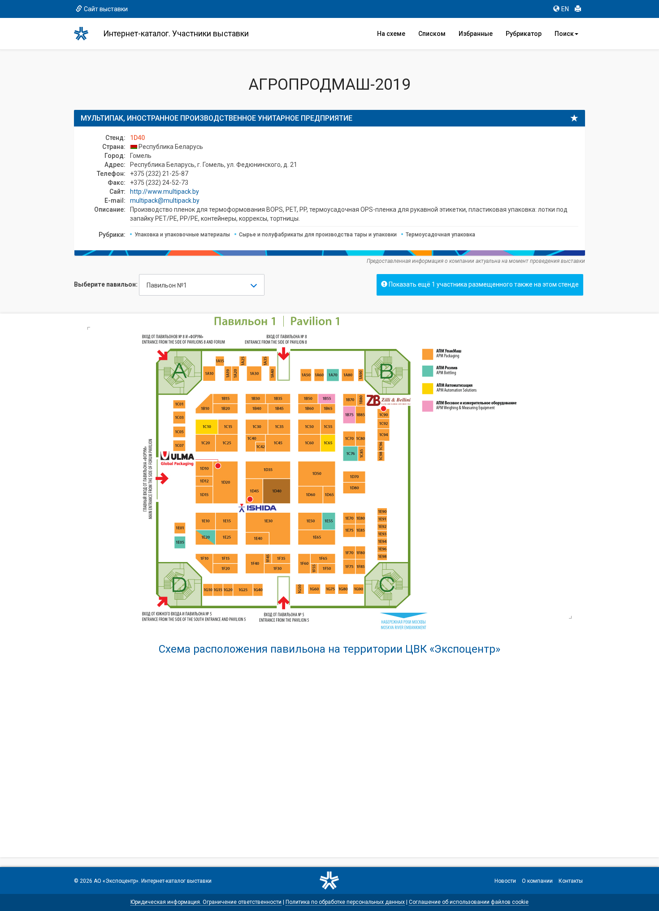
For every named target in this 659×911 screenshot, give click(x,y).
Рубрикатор (524, 33)
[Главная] (85, 33)
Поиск (564, 33)
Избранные (476, 33)
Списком (432, 33)
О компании (537, 881)
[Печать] (578, 9)
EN (565, 9)
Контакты (571, 881)
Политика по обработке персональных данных (345, 902)
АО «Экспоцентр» (116, 881)
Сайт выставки (106, 9)
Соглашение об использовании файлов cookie (469, 902)
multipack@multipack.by (164, 200)
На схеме (391, 33)
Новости (505, 881)
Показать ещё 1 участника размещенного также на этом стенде (483, 284)
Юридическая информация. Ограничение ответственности (206, 902)
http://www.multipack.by (164, 191)
